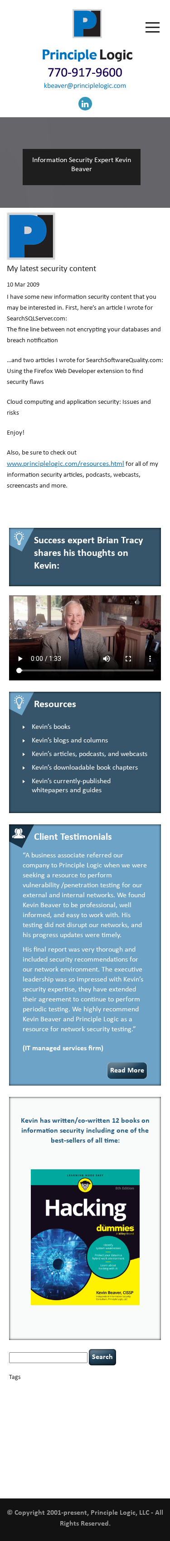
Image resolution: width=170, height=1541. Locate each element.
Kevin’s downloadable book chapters (85, 767)
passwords (46, 1439)
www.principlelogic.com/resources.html (65, 464)
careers (130, 1389)
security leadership (97, 1446)
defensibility (107, 1406)
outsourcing (21, 1439)
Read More (127, 1070)
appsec (24, 1389)
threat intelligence (102, 1454)
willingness (136, 1474)
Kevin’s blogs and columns (70, 740)
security (56, 1447)
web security (108, 1474)
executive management (54, 1414)
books (72, 1389)
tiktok (128, 1454)
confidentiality (121, 1399)
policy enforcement (97, 1439)
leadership (79, 1431)
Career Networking (100, 1389)
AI (12, 1389)
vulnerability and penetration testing (78, 1467)
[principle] (87, 60)
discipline (133, 1406)
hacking (88, 1414)
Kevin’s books (51, 727)
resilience (36, 1447)
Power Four (130, 1439)
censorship (20, 1399)
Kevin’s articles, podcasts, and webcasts (89, 754)
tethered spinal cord (61, 1454)
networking (140, 1432)
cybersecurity (36, 1406)
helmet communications (68, 1423)
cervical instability (51, 1399)
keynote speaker (34, 1432)
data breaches (72, 1406)
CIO (75, 1399)
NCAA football (112, 1432)
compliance (92, 1399)
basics (48, 1387)
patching (67, 1439)
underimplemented (57, 1463)
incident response (124, 1422)
